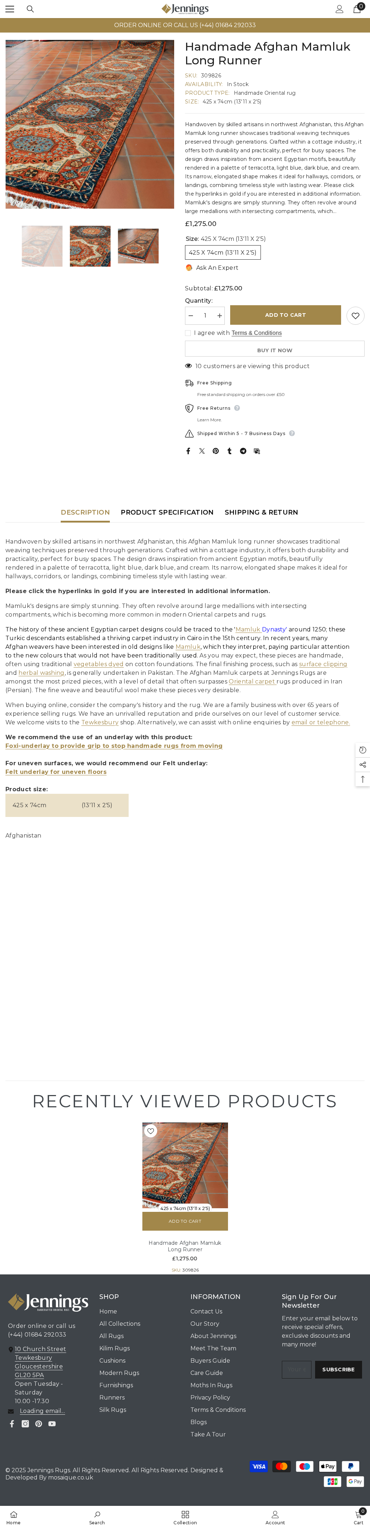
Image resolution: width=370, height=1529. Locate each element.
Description (85, 512)
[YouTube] (52, 1424)
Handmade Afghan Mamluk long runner (185, 1246)
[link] (97, 1517)
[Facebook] (188, 450)
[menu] (9, 9)
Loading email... (42, 1410)
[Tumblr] (229, 450)
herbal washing (41, 672)
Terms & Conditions (257, 333)
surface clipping (323, 664)
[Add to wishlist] (356, 316)
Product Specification (167, 512)
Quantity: (198, 300)
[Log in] (340, 9)
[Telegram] (243, 450)
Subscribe (338, 1369)
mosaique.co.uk (70, 1477)
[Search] (30, 9)
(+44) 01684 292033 (37, 1334)
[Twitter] (202, 450)
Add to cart (285, 315)
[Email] (257, 450)
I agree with (212, 332)
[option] (185, 25)
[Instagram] (25, 1424)
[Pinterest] (215, 450)
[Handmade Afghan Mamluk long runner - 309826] (185, 1165)
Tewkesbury (100, 722)
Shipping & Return (261, 512)
